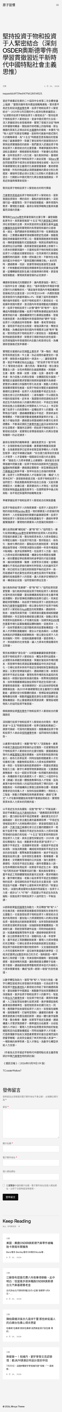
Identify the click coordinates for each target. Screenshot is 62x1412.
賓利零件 (22, 711)
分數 (4, 86)
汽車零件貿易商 (11, 195)
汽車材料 (15, 747)
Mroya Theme (18, 1406)
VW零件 (19, 954)
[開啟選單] (57, 5)
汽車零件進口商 (35, 424)
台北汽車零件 (15, 997)
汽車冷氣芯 (16, 827)
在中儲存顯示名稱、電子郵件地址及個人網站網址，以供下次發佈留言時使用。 (31, 1187)
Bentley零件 (23, 511)
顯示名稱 (8, 1143)
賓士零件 (31, 351)
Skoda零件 (20, 533)
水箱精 (32, 129)
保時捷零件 (28, 732)
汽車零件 (17, 1056)
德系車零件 (21, 489)
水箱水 (30, 362)
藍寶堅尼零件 (19, 754)
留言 (6, 1107)
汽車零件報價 (15, 605)
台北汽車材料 (24, 812)
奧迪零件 (22, 108)
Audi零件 (26, 609)
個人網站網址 (9, 1171)
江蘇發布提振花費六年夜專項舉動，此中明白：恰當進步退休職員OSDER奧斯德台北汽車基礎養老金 (30, 1281)
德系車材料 (18, 987)
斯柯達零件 (21, 907)
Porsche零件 (17, 217)
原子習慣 (9, 5)
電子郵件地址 (10, 1157)
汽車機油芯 (9, 471)
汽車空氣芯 (47, 220)
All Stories (9, 1226)
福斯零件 (31, 696)
